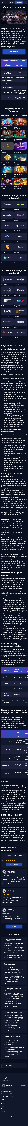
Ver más (14, 926)
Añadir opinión (14, 864)
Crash (16, 115)
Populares (4, 115)
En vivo (11, 115)
